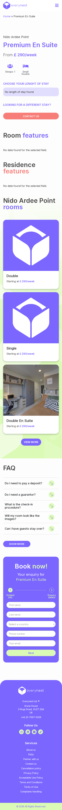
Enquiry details (52, 596)
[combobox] (31, 624)
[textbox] (31, 624)
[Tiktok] (40, 731)
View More (31, 442)
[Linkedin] (27, 731)
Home (6, 16)
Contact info (10, 596)
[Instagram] (21, 731)
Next (31, 652)
